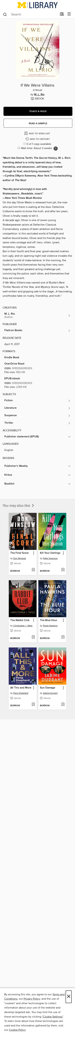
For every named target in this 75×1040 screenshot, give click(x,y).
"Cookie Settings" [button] (52, 1016)
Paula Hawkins (50, 625)
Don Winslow (19, 558)
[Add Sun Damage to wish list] (63, 704)
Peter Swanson (50, 558)
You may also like (17, 505)
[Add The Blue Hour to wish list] (63, 637)
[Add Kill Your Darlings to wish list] (63, 570)
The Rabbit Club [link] (19, 620)
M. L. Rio (39, 94)
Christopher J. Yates (22, 625)
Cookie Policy (17, 1030)
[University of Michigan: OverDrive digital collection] (37, 5)
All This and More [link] (20, 687)
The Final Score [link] (19, 553)
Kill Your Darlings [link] (50, 553)
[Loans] (62, 15)
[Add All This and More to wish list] (33, 704)
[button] (37, 111)
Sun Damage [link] (47, 687)
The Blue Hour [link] (48, 620)
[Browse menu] (69, 14)
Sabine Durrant (50, 693)
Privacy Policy (32, 999)
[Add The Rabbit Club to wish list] (33, 637)
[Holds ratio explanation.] (56, 148)
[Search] (5, 14)
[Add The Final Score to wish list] (33, 570)
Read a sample (38, 123)
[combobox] (30, 14)
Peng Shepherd (20, 693)
